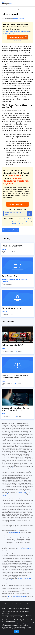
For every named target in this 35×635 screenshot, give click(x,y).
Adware (4, 311)
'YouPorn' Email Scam (12, 246)
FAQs (13, 468)
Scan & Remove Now (15, 37)
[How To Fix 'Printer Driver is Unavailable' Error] (17, 365)
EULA (27, 31)
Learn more (27, 628)
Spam (4, 249)
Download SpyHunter (15, 204)
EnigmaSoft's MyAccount (22, 550)
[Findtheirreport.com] (17, 298)
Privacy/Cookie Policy (9, 33)
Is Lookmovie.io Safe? (12, 345)
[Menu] (31, 3)
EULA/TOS (19, 492)
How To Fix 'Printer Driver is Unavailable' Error (15, 376)
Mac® (29, 218)
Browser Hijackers (17, 9)
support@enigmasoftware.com (24, 548)
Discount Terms (11, 494)
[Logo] (7, 3)
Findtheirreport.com (11, 308)
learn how (4, 495)
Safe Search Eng (9, 276)
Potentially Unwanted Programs (12, 279)
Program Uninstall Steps (12, 603)
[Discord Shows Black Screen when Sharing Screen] (17, 397)
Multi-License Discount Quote (13, 213)
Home (3, 603)
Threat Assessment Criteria (19, 596)
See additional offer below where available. (14, 31)
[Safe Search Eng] (17, 265)
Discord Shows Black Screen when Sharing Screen (15, 409)
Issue (3, 348)
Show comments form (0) (10, 230)
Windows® (22, 218)
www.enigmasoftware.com (15, 532)
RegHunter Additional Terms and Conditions (20, 608)
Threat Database (6, 9)
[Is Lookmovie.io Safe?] (17, 334)
